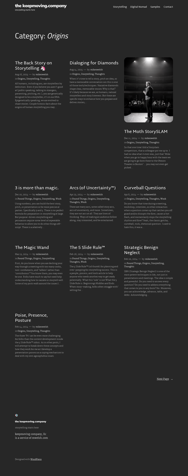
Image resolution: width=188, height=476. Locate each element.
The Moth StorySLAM (146, 132)
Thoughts (45, 79)
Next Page (165, 379)
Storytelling (32, 79)
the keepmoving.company (41, 5)
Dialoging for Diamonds (94, 63)
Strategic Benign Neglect (141, 250)
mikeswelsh (42, 74)
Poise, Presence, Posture (31, 318)
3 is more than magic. (37, 188)
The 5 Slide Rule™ (87, 248)
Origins (21, 79)
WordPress (36, 459)
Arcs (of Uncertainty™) (93, 188)
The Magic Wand (32, 248)
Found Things (25, 199)
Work (58, 199)
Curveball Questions (145, 188)
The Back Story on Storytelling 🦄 (33, 66)
